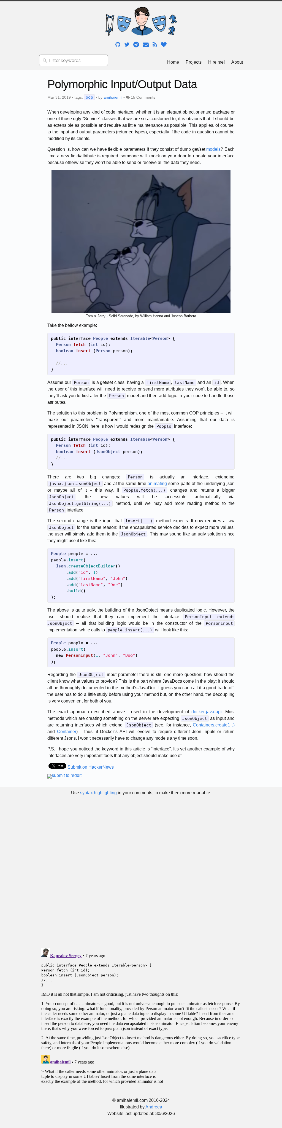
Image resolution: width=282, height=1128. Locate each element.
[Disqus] (141, 872)
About (237, 62)
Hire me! (216, 62)
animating (157, 483)
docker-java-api (206, 711)
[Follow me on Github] (118, 44)
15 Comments (143, 97)
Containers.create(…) (214, 725)
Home (173, 62)
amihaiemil (113, 97)
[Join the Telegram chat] (136, 44)
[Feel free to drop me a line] (146, 44)
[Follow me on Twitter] (127, 44)
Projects (194, 62)
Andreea (153, 1107)
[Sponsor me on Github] (164, 44)
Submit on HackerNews (90, 767)
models (213, 149)
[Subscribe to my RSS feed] (155, 44)
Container (66, 731)
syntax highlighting (98, 792)
